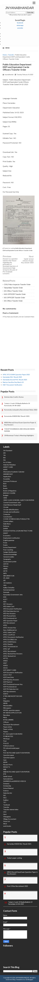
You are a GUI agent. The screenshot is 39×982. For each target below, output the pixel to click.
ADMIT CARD (8, 467)
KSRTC (5, 694)
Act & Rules (7, 462)
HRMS (5, 569)
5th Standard (7, 450)
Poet (5, 741)
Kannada (6, 592)
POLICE (6, 743)
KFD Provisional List (10, 618)
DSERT (5, 533)
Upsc (5, 814)
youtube (20, 28)
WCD (5, 824)
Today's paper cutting (14, 858)
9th (4, 460)
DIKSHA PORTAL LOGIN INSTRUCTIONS (17, 531)
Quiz (4, 760)
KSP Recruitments (9, 691)
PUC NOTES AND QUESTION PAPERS (16, 753)
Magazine (6, 701)
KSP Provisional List (10, 687)
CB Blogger (29, 979)
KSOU (5, 668)
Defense (6, 526)
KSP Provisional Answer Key (13, 684)
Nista (5, 717)
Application (7, 476)
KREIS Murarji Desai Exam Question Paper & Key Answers (20, 424)
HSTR (5, 571)
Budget (5, 495)
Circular (5, 507)
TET (4, 802)
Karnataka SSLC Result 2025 (12, 377)
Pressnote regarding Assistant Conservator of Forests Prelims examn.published (22, 880)
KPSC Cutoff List (9, 635)
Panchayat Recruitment (11, 724)
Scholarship (7, 786)
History (5, 566)
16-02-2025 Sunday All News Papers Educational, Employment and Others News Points (22, 895)
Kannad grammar (9, 590)
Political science (8, 746)
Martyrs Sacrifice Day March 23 (13, 382)
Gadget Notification (10, 552)
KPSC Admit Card (9, 632)
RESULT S (6, 767)
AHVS (5, 469)
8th (4, 458)
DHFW (5, 528)
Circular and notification (11, 512)
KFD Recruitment (9, 623)
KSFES (5, 665)
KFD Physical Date (9, 616)
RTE (4, 774)
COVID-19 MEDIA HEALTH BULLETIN (16, 519)
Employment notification (11, 538)
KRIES (5, 661)
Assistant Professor (10, 481)
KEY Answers (8, 604)
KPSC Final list (8, 644)
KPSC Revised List (9, 656)
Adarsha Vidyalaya (9, 465)
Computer (6, 514)
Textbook (6, 805)
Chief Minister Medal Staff (12, 505)
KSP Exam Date (8, 677)
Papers (5, 731)
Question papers (9, 757)
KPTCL (5, 658)
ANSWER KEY (8, 474)
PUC (4, 750)
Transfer (11, 55)
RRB (4, 769)
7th (4, 455)
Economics (7, 535)
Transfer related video (10, 809)
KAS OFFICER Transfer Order (15, 294)
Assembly (6, 479)
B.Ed (4, 483)
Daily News (7, 524)
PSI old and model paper (11, 748)
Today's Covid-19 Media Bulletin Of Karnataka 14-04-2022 (17, 404)
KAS (4, 597)
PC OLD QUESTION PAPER (12, 734)
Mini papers (7, 708)
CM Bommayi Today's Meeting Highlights (19, 435)
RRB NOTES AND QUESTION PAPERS (16, 772)
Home (5, 55)
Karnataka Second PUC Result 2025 (15, 380)
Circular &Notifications (11, 509)
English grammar (8, 540)
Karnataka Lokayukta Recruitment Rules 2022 (20, 410)
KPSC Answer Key (9, 628)
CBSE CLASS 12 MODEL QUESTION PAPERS (18, 500)
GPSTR (5, 564)
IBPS (5, 573)
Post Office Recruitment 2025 (17, 886)
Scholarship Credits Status (14, 397)
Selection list (7, 793)
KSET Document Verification (12, 385)
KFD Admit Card (8, 606)
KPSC (5, 625)
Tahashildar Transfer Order (13, 288)
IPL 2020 (6, 578)
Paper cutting (8, 729)
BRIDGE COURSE (9, 493)
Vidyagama (7, 817)
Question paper (8, 755)
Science (6, 791)
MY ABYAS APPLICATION (12, 713)
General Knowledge (10, 554)
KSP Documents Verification (13, 672)
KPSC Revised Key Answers (12, 654)
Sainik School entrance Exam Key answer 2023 (27, 261)
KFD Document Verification (12, 609)
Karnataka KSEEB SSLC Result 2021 (16, 416)
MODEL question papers (11, 710)
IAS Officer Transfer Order (13, 291)
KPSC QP (6, 649)
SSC (4, 795)
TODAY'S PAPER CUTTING (16, 851)
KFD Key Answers (9, 613)
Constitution (7, 517)
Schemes (6, 783)
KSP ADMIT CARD (9, 670)
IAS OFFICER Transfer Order (14, 298)
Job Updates (7, 583)
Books (5, 488)
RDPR (5, 762)
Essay (5, 542)
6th (4, 453)
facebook (20, 23)
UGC (5, 812)
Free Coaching (8, 550)
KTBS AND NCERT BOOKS (12, 696)
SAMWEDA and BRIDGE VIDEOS (14, 781)
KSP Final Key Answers (11, 680)
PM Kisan (6, 739)
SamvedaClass (8, 779)
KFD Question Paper (10, 621)
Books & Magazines (9, 491)
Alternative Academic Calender (13, 472)
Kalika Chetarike (8, 587)
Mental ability (7, 705)
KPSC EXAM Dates (9, 642)
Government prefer (9, 561)
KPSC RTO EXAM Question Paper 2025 (16, 374)
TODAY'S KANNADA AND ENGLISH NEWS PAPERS (19, 430)
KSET (5, 663)
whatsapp (20, 25)
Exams (5, 545)
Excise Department (9, 547)
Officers (6, 722)
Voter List (6, 821)
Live (4, 698)
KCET (5, 599)
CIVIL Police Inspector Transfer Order (17, 284)
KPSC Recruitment (9, 651)
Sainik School (7, 776)
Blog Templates (17, 979)
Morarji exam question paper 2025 (18, 865)
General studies (8, 557)
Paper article (7, 727)
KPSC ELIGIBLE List (10, 639)
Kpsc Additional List (10, 630)
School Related (8, 788)
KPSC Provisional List (10, 646)
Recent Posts (8, 765)
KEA (4, 602)
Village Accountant (9, 819)
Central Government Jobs (12, 502)
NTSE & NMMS (8, 720)
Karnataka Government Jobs (13, 595)
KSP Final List (7, 682)
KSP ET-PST (7, 675)
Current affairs (8, 521)
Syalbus (5, 800)
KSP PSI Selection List (10, 689)
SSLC (5, 798)
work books (7, 826)
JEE (4, 580)
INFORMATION (8, 576)
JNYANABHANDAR (19, 8)
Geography (7, 559)
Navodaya (6, 715)
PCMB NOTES (8, 736)
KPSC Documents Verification (13, 637)
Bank (5, 486)
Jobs (4, 585)
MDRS (5, 703)
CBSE (5, 498)
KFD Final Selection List (11, 611)
